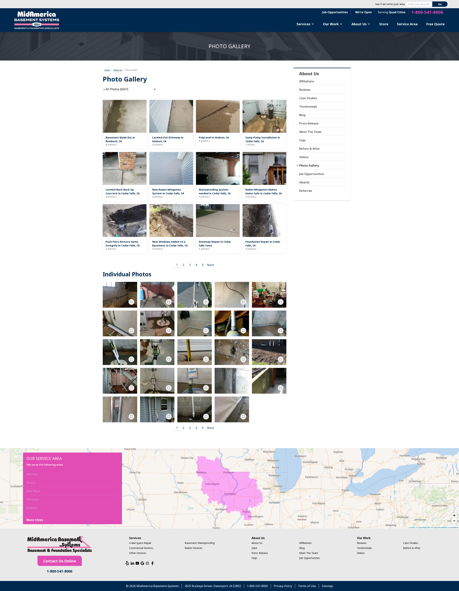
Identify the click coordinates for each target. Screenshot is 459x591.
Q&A (254, 548)
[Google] (142, 563)
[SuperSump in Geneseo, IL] (194, 381)
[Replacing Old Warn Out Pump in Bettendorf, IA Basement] (269, 295)
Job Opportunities (335, 12)
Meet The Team (310, 132)
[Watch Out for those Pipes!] (194, 409)
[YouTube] (137, 563)
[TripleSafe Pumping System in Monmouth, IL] (120, 352)
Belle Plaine (33, 491)
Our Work (331, 24)
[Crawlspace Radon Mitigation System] (232, 323)
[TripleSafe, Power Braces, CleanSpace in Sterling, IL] (120, 381)
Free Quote (435, 24)
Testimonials (308, 107)
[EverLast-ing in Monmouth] (194, 323)
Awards (304, 182)
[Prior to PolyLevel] (194, 352)
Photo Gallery (309, 165)
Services (303, 24)
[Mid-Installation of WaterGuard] (269, 323)
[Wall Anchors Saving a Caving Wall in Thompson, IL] (232, 381)
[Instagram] (147, 563)
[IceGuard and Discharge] (269, 352)
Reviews (305, 90)
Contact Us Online (59, 561)
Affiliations (306, 81)
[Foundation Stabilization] (120, 295)
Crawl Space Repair (140, 543)
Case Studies (308, 98)
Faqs (302, 140)
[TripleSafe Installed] (157, 381)
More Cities (35, 520)
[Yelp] (127, 563)
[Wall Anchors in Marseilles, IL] (269, 381)
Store (383, 24)
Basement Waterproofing (200, 543)
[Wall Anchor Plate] (120, 409)
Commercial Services (141, 548)
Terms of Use (307, 586)
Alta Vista (32, 474)
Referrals (305, 191)
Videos (304, 157)
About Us (359, 24)
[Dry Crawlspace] (157, 352)
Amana (31, 482)
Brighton (32, 507)
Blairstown (33, 499)
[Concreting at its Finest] (232, 409)
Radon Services (193, 548)
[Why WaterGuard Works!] (232, 352)
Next (210, 265)
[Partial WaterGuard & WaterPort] (120, 323)
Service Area (407, 24)
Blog (302, 115)
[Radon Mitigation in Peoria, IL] (194, 295)
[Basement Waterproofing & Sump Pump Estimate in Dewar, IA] (157, 295)
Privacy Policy (283, 586)
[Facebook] (152, 563)
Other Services (137, 553)
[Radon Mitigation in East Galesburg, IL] (232, 295)
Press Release (309, 123)
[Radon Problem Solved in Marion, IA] (157, 409)
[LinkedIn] (132, 563)
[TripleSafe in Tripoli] (157, 323)
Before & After (309, 149)
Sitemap (327, 586)
